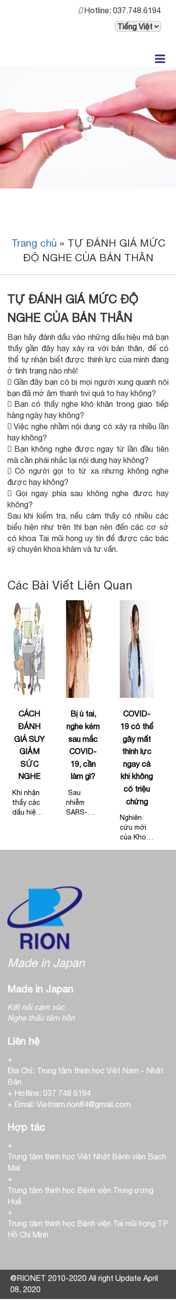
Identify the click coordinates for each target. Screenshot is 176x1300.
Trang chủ (34, 243)
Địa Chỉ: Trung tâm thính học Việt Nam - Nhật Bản (85, 1076)
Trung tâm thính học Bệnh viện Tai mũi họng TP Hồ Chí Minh (87, 1229)
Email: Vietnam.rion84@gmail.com (72, 1104)
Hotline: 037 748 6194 (52, 1093)
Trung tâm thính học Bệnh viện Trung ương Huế (80, 1196)
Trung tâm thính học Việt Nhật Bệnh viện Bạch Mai (86, 1162)
